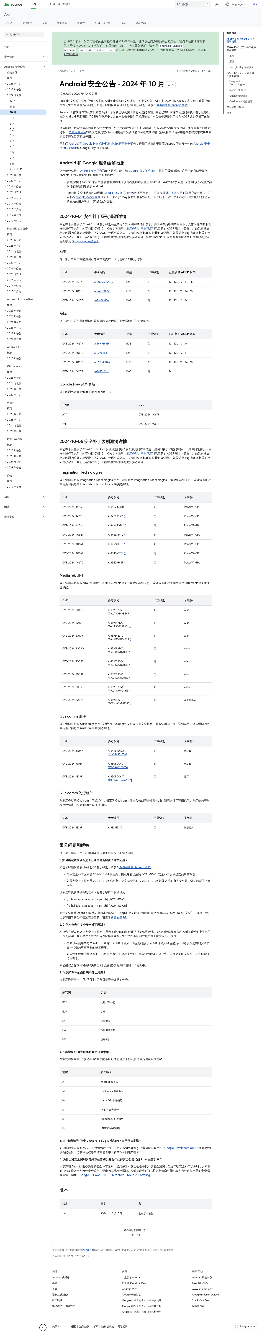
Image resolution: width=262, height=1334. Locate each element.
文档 (33, 4)
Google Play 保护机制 (142, 171)
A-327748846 (102, 362)
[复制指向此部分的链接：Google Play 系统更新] (98, 384)
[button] (21, 57)
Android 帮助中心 (202, 1277)
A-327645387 (102, 352)
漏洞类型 (132, 228)
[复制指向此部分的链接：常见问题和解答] (93, 845)
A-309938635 (102, 343)
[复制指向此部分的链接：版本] (71, 1190)
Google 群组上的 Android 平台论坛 (141, 1300)
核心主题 (62, 23)
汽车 (123, 23)
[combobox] (193, 4)
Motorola (118, 1175)
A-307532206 (102, 282)
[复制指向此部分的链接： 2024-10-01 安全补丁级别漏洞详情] (130, 217)
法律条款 (84, 1326)
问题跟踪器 (198, 1306)
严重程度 (146, 228)
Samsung (144, 1175)
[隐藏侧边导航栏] (43, 1327)
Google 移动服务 (86, 197)
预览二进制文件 (61, 1294)
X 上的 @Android (131, 1277)
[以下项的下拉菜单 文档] (40, 4)
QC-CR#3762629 (118, 780)
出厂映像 (57, 1300)
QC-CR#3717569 (117, 754)
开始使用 (27, 23)
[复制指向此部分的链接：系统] (70, 314)
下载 (54, 1288)
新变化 (8, 23)
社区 (73, 1326)
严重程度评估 (77, 132)
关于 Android (59, 1326)
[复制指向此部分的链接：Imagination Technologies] (106, 473)
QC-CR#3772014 (118, 767)
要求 (54, 1283)
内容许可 (87, 1249)
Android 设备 (103, 23)
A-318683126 (101, 300)
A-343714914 (101, 371)
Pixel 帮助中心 (200, 1283)
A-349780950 (102, 291)
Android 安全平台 (91, 171)
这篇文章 (116, 917)
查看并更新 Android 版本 (135, 867)
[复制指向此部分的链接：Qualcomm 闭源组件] (96, 793)
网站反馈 (122, 1326)
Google (84, 1175)
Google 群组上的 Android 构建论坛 (141, 1306)
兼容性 (81, 23)
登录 (255, 4)
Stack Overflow (201, 1300)
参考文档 (141, 23)
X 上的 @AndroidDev (134, 1283)
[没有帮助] (209, 71)
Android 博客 (129, 1288)
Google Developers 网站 (180, 1148)
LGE (106, 1175)
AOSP (63, 70)
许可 (95, 1326)
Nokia (130, 1175)
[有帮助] (203, 71)
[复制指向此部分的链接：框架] (70, 252)
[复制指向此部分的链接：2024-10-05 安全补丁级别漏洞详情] (130, 442)
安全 (44, 23)
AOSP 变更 (71, 54)
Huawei (96, 1175)
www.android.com (202, 1288)
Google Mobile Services (205, 1294)
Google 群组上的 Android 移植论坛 (141, 1311)
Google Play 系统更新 (85, 241)
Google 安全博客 (131, 1294)
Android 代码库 (61, 1277)
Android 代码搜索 (60, 4)
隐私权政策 (107, 1326)
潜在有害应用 (174, 193)
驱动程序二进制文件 (63, 1306)
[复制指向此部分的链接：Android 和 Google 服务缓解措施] (128, 163)
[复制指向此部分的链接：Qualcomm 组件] (89, 717)
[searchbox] (24, 34)
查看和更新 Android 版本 (172, 105)
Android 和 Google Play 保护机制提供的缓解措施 (99, 144)
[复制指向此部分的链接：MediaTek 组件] (87, 576)
